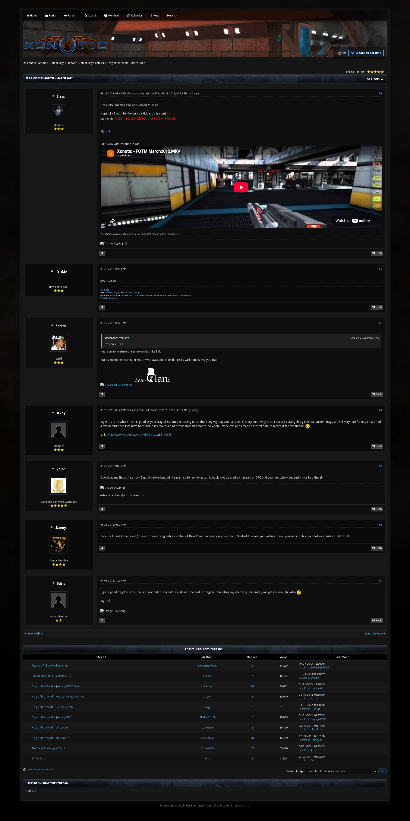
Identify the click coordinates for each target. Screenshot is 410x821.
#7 (380, 580)
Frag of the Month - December (50, 727)
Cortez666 (207, 727)
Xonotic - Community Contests (85, 63)
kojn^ (61, 469)
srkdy (60, 413)
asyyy (207, 696)
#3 (380, 323)
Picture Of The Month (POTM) (50, 665)
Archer (315, 698)
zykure (315, 677)
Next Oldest (35, 633)
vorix (131, 295)
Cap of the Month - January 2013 (51, 675)
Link (108, 131)
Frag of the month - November (50, 738)
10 (252, 738)
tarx (126, 295)
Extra (170, 15)
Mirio (207, 758)
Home (33, 15)
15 (252, 665)
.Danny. (61, 528)
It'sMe (61, 272)
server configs (111, 293)
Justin (314, 750)
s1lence (207, 675)
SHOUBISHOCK (207, 665)
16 (252, 686)
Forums (72, 15)
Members (113, 15)
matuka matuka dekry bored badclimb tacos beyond (165, 295)
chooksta (316, 729)
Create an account (368, 52)
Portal (52, 15)
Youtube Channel (108, 298)
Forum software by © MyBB (176, 805)
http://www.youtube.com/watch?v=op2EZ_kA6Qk (139, 434)
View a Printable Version (41, 769)
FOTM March (39, 758)
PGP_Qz (315, 709)
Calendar (136, 15)
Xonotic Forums (36, 63)
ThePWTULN (207, 717)
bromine (114, 295)
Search (92, 15)
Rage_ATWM (318, 719)
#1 (380, 93)
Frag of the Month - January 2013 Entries (56, 686)
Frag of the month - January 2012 (52, 717)
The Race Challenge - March (49, 748)
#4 (380, 410)
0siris (61, 584)
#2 (380, 268)
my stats (104, 290)
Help (156, 15)
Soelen (61, 326)
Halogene (317, 740)
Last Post (304, 667)
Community (57, 63)
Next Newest (374, 633)
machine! (316, 688)
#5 (380, 465)
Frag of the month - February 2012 (52, 707)
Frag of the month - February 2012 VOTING (58, 696)
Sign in (341, 52)
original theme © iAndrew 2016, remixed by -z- (223, 805)
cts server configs (132, 293)
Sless (61, 96)
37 (252, 748)
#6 (380, 524)
